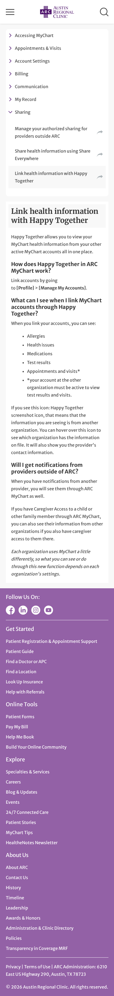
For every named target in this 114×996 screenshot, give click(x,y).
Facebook (10, 610)
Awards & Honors (23, 918)
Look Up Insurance (24, 681)
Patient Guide (20, 651)
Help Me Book (20, 737)
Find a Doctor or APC (26, 661)
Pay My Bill (17, 726)
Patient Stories (21, 822)
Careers (13, 782)
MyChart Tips (19, 832)
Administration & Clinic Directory (39, 928)
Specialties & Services (28, 771)
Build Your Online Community (36, 747)
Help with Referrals (25, 692)
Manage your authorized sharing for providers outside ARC (51, 132)
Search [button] (104, 12)
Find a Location (21, 671)
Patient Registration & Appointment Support (51, 641)
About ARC (17, 867)
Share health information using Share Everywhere (52, 154)
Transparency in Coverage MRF (37, 948)
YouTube (48, 610)
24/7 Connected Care (27, 812)
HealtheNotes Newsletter (32, 842)
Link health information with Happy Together (51, 177)
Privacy (13, 966)
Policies (14, 938)
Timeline (15, 897)
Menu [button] (10, 12)
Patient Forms (20, 716)
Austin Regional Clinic (57, 11)
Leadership (17, 908)
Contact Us (17, 877)
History (13, 887)
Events (13, 802)
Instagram (35, 610)
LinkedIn (23, 610)
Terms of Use (37, 966)
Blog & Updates (21, 792)
